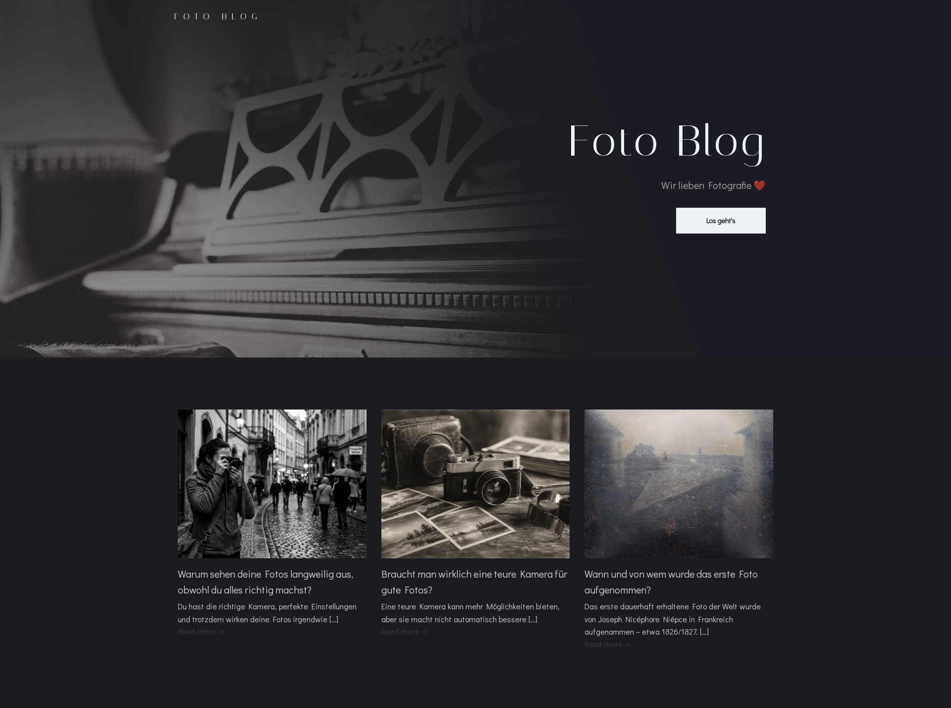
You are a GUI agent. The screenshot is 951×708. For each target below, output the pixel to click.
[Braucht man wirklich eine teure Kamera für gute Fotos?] (475, 482)
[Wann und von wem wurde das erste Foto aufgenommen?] (678, 482)
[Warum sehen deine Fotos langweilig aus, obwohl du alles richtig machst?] (272, 482)
